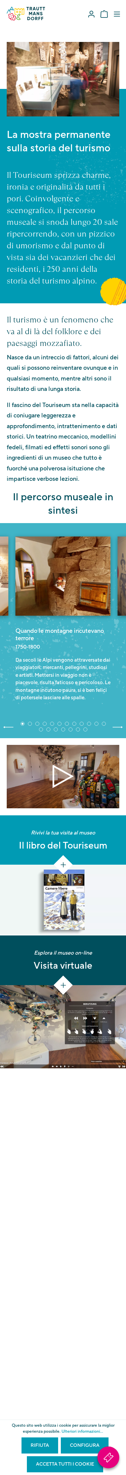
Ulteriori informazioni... (82, 1431)
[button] (8, 726)
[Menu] (117, 14)
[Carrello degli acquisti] (104, 14)
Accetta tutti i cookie (65, 1464)
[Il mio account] (91, 14)
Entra (24, 958)
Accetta (63, 776)
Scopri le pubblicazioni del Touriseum (63, 852)
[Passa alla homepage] (26, 13)
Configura (84, 1445)
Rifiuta (40, 1445)
